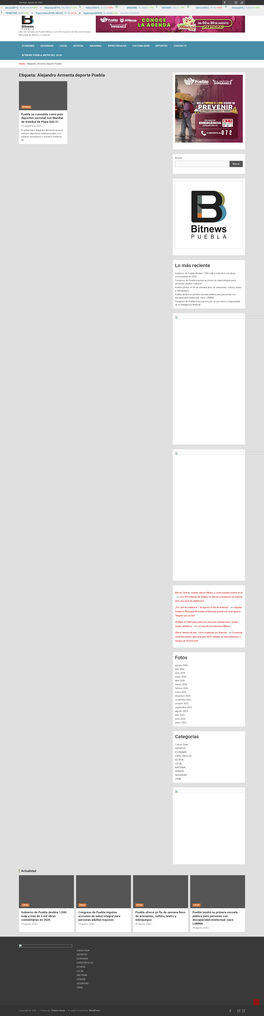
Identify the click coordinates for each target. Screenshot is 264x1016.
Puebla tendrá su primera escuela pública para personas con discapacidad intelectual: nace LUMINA (215, 918)
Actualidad (28, 871)
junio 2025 (180, 718)
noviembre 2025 (183, 699)
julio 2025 (180, 715)
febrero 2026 (181, 688)
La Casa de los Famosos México (213, 626)
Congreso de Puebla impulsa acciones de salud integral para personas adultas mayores (99, 916)
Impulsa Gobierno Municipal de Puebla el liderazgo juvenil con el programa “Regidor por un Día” (208, 611)
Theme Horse (58, 1010)
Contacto (180, 45)
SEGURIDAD (46, 45)
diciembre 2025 (182, 696)
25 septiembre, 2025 (31, 126)
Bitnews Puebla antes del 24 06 (42, 55)
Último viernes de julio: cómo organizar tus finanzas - (202, 632)
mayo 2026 (180, 676)
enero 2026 (180, 692)
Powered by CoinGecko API (130, 13)
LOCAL (63, 45)
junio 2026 (180, 673)
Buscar (178, 158)
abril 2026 (180, 680)
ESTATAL (78, 45)
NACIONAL (96, 45)
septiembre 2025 (183, 707)
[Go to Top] (256, 1002)
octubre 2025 (181, 703)
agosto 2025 (181, 711)
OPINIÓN (179, 771)
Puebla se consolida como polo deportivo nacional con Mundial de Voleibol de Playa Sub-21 (42, 118)
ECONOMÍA (28, 45)
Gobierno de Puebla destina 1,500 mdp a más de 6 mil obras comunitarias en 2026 (43, 916)
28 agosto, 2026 (200, 928)
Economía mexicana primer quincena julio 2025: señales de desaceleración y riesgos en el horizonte (208, 636)
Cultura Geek (140, 45)
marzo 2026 (181, 684)
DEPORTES (162, 45)
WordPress (94, 1010)
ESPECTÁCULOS (117, 45)
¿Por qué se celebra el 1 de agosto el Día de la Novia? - (202, 607)
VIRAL (178, 779)
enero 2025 (180, 722)
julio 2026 (180, 669)
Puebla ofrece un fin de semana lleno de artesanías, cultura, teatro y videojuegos (160, 916)
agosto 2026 (181, 665)
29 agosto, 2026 (29, 924)
